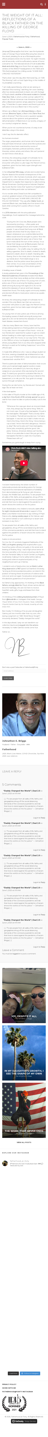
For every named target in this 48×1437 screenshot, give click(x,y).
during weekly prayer (20, 516)
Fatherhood (35, 37)
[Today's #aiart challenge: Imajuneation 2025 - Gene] (24, 1358)
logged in (16, 954)
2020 (4, 754)
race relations (12, 756)
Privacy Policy (9, 1384)
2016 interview (11, 213)
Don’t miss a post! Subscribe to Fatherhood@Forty (20, 667)
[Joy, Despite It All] (24, 995)
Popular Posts (7, 39)
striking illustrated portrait (27, 597)
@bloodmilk (11, 599)
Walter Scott (36, 201)
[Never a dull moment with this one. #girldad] (24, 1232)
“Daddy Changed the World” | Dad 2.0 (21, 791)
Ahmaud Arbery (28, 111)
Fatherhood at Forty (21, 37)
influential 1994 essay (15, 172)
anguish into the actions (28, 625)
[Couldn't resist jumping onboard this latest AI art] (24, 1181)
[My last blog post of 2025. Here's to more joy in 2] (24, 1206)
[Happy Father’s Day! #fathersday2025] (24, 1332)
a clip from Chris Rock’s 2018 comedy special (19, 397)
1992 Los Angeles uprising (12, 545)
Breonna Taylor (15, 114)
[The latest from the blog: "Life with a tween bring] (24, 1282)
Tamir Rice (37, 114)
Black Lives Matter (14, 754)
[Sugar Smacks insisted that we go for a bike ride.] (24, 1307)
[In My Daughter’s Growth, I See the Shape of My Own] (24, 1053)
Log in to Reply (39, 818)
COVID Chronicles (29, 754)
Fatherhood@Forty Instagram (17, 1392)
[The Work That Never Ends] (24, 1110)
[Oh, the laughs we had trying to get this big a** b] (24, 1257)
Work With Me (9, 1388)
